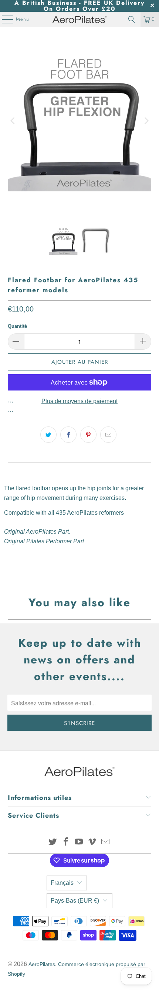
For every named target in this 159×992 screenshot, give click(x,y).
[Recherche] (132, 19)
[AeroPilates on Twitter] (52, 842)
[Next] (146, 121)
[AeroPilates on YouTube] (79, 842)
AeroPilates (41, 964)
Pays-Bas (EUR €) (75, 900)
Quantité (17, 326)
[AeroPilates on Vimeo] (92, 842)
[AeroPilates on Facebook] (65, 842)
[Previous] (13, 121)
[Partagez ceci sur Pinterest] (88, 434)
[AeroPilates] (79, 19)
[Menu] (3, 19)
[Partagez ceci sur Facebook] (68, 434)
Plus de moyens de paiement (79, 401)
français (62, 883)
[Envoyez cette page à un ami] (108, 434)
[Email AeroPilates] (105, 842)
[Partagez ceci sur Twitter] (48, 434)
